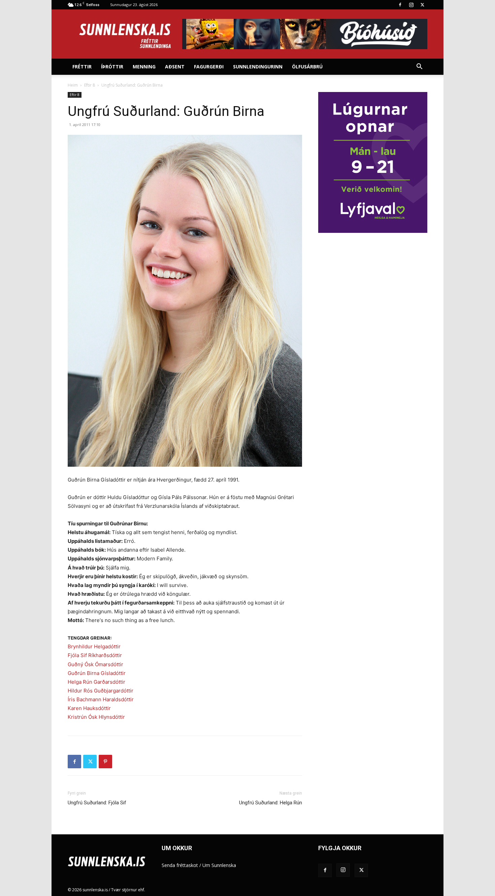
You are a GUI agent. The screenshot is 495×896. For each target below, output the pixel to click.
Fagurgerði (209, 66)
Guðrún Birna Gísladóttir (97, 673)
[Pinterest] (105, 761)
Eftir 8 (89, 85)
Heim (73, 85)
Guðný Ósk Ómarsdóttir (95, 664)
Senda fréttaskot (180, 865)
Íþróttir (112, 66)
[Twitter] (422, 4)
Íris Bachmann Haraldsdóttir (101, 699)
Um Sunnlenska (219, 865)
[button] (419, 67)
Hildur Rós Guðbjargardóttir (100, 690)
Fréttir (82, 66)
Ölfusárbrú (307, 66)
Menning (144, 66)
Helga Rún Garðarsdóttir (96, 682)
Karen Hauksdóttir (89, 708)
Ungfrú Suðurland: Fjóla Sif (97, 803)
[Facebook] (400, 4)
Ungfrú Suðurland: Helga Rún (270, 803)
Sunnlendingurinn (258, 66)
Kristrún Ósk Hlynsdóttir (96, 717)
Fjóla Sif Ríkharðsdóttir (95, 655)
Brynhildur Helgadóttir (94, 646)
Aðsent (175, 66)
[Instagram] (411, 4)
